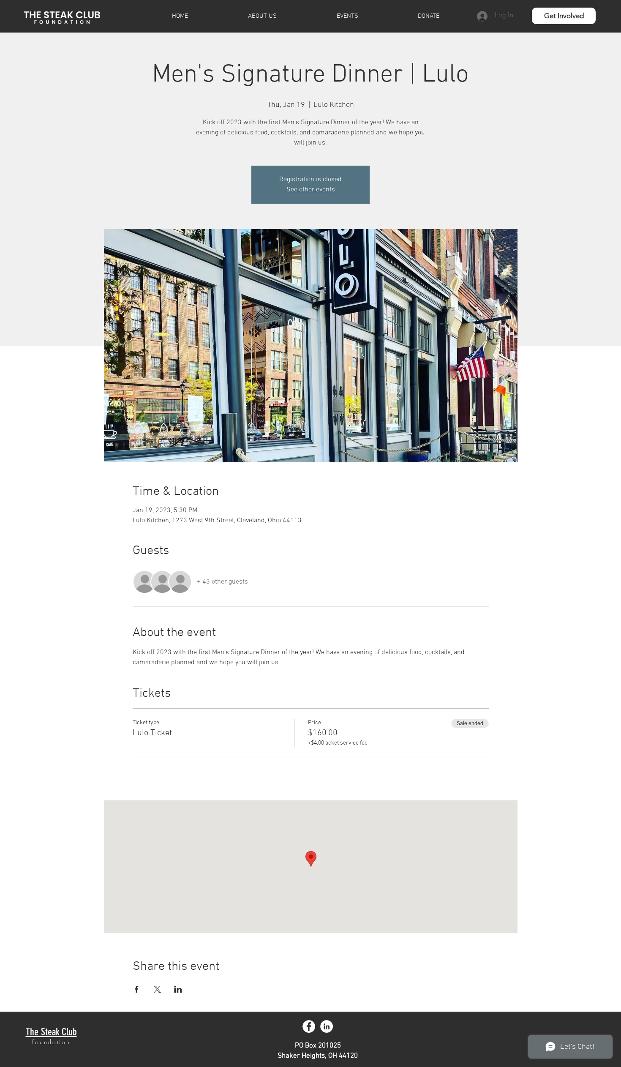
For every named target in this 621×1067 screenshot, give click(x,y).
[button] (564, 16)
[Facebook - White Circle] (308, 1026)
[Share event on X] (157, 989)
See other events (310, 190)
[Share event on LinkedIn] (178, 989)
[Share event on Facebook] (137, 989)
